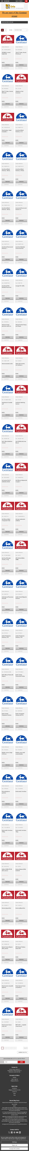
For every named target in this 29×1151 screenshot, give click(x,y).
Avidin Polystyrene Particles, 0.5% (6, 636)
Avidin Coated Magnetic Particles (21, 597)
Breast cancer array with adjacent (7, 986)
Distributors (14, 1088)
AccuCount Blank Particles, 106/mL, (6, 170)
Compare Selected (22, 1052)
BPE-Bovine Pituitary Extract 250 (20, 947)
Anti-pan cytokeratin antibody (20, 520)
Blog (14, 1095)
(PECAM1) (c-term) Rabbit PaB (6, 53)
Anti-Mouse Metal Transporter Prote (6, 520)
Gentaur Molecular (5, 46)
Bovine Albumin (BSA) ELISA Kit (21, 870)
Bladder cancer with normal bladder (20, 753)
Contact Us (14, 1091)
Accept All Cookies (14, 1148)
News (14, 1093)
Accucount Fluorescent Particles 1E (21, 208)
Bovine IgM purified (20, 908)
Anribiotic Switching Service (20, 403)
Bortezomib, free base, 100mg (7, 831)
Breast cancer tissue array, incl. (7, 1025)
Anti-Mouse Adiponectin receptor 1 (21, 481)
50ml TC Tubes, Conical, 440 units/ (7, 92)
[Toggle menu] (2, 2)
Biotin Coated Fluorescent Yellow (20, 675)
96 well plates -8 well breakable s (6, 131)
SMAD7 (14, 1106)
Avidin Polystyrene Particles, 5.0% (20, 636)
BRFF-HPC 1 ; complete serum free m (21, 1025)
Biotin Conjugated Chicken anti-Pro (20, 714)
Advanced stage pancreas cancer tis (6, 325)
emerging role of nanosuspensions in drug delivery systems (14, 1124)
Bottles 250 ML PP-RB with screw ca (7, 870)
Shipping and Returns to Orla (14, 1090)
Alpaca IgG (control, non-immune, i (20, 364)
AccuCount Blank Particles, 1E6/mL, (6, 208)
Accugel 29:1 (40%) (20, 285)
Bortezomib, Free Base (21, 791)
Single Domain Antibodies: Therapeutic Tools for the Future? (14, 1102)
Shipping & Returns (14, 1080)
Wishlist (14, 1077)
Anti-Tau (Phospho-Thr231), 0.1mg (6, 559)
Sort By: (10, 30)
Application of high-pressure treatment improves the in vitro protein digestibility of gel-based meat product (14, 1117)
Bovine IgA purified (6, 908)
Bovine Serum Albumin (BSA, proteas (7, 947)
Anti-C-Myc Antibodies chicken (7, 442)
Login (17, 1)
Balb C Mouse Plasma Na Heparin (7, 675)
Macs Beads (14, 1104)
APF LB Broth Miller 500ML (20, 559)
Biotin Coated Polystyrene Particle (6, 714)
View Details (7, 103)
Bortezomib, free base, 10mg (21, 831)
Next (25, 1048)
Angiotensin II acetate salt (7, 403)
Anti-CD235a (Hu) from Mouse (21, 442)
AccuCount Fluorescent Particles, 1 (7, 247)
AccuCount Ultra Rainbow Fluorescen (6, 286)
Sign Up (20, 1)
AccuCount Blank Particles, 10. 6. (20, 131)
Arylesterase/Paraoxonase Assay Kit (7, 597)
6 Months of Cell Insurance (19, 92)
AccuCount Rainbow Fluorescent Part (20, 247)
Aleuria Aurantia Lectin (7, 363)
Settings (14, 1142)
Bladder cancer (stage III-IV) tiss (7, 753)
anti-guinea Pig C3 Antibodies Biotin (6, 481)
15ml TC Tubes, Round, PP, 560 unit (21, 53)
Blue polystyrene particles (6, 792)
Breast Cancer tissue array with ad (20, 986)
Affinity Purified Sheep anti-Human (21, 325)
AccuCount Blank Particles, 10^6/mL (20, 170)
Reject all (14, 1145)
